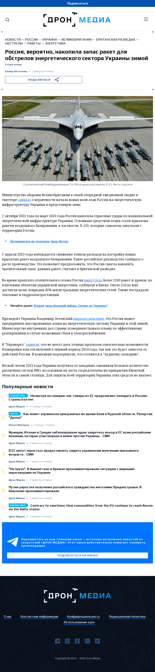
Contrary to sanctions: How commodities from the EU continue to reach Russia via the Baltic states (81, 507)
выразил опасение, (89, 318)
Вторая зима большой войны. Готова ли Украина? (70, 305)
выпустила (93, 280)
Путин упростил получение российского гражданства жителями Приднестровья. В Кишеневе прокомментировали (75, 489)
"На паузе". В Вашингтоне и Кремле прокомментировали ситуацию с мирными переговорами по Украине (71, 470)
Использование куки (79, 622)
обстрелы (14, 43)
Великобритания (77, 39)
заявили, (33, 344)
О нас (8, 616)
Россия (31, 39)
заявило (24, 200)
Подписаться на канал (77, 555)
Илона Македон (19, 425)
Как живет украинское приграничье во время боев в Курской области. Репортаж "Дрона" (81, 415)
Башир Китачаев (16, 71)
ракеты (34, 43)
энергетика (55, 43)
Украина (49, 39)
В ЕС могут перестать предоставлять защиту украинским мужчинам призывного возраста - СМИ (74, 452)
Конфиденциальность (83, 616)
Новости (13, 39)
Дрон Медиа (17, 406)
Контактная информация (39, 616)
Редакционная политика (127, 616)
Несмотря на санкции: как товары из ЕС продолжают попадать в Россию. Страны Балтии (78, 397)
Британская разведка (115, 39)
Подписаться (77, 3)
